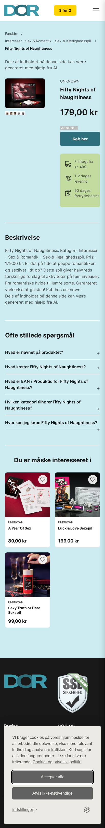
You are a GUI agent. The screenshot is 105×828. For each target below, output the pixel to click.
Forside (11, 33)
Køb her (80, 138)
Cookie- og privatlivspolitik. (57, 762)
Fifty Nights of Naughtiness (28, 48)
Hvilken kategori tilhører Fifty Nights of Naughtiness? (43, 405)
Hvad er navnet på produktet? (34, 352)
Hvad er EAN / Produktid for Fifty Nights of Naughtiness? (46, 384)
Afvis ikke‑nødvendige (52, 793)
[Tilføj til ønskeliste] (42, 479)
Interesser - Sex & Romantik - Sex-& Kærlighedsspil (48, 41)
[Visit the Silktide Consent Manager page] (87, 810)
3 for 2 (65, 10)
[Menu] (96, 10)
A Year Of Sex (19, 528)
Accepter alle (52, 777)
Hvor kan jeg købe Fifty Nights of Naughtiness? (51, 422)
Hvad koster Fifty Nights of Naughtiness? (45, 366)
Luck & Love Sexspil (75, 528)
